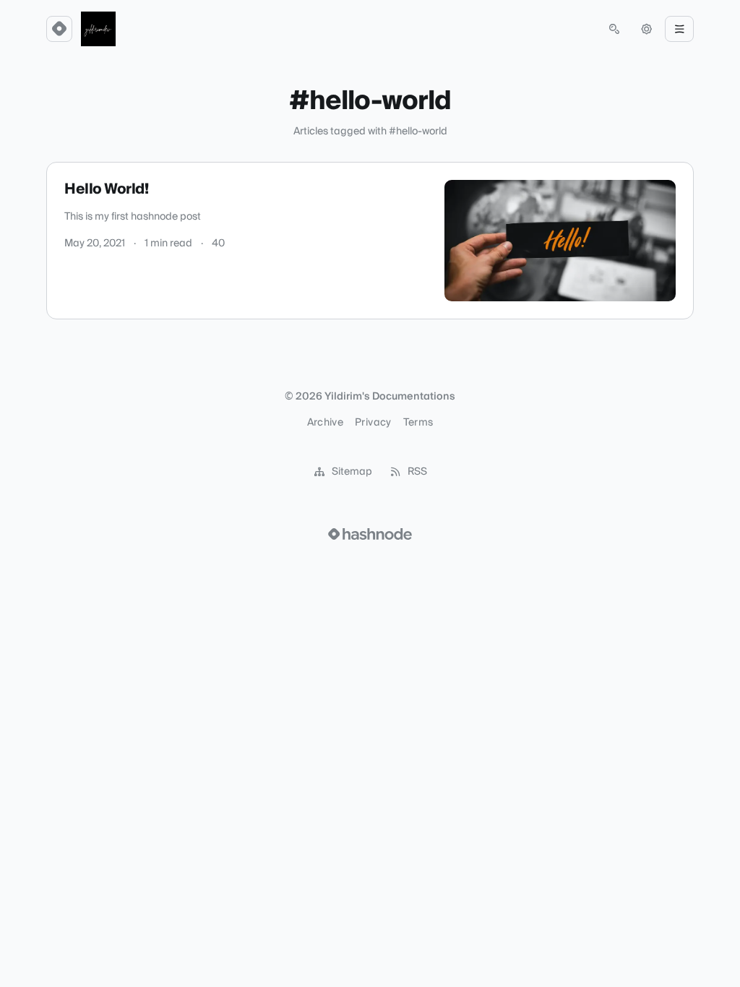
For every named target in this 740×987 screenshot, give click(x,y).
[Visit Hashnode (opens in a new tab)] (370, 534)
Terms (418, 422)
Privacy (373, 422)
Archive (325, 422)
